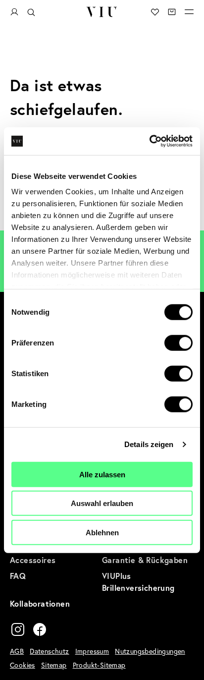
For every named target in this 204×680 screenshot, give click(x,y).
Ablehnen (102, 532)
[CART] (171, 12)
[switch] (178, 342)
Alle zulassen (102, 474)
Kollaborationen (40, 603)
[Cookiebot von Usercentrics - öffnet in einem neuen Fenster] (149, 141)
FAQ (18, 575)
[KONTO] (14, 12)
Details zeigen (148, 444)
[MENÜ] (189, 12)
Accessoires (32, 560)
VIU (102, 11)
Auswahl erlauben (102, 503)
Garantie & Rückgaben (145, 560)
